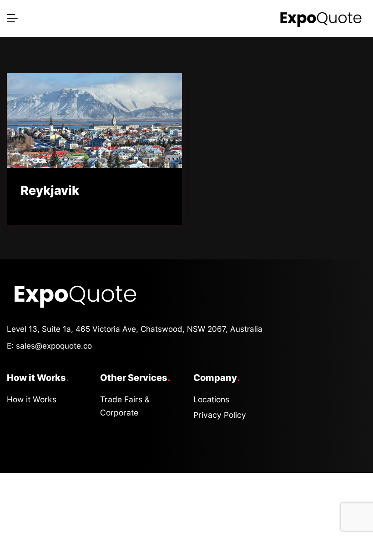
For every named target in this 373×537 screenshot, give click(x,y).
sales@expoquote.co (54, 345)
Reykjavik (49, 190)
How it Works (31, 399)
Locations (211, 399)
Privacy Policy (219, 415)
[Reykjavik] (94, 120)
